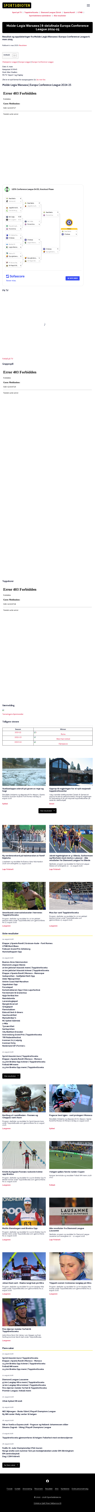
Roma (63, 734)
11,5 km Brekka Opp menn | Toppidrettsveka (23, 1067)
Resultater (23, 45)
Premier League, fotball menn (16, 1391)
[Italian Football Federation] (63, 732)
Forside (9, 1489)
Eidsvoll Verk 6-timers (12, 1012)
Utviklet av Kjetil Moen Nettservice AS (47, 1503)
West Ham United (63, 739)
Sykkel (5, 804)
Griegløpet (7, 1007)
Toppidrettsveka (31, 12)
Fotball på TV (7, 359)
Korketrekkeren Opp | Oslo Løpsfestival (21, 990)
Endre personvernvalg (80, 1489)
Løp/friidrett (7, 869)
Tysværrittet (8, 1026)
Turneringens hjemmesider (12, 714)
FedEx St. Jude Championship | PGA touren (22, 1448)
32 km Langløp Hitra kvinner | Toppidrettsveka (24, 1385)
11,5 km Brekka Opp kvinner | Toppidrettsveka (23, 1062)
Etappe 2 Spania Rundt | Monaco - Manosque (23, 973)
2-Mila (5, 1023)
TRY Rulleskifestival (11, 1037)
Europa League (24, 62)
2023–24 (18, 742)
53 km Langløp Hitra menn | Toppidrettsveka (23, 1382)
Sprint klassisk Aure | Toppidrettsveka (20, 1056)
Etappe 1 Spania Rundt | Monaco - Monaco (22, 1059)
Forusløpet (7, 987)
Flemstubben (8, 1009)
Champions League (9, 62)
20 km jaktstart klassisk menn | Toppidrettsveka (25, 968)
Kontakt (17, 1489)
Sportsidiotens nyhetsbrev (40, 16)
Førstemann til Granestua (14, 993)
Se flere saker (9, 1465)
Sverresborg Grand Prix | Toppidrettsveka (22, 1035)
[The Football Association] (63, 737)
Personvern (38, 1489)
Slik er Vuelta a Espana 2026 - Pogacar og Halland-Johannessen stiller (35, 1424)
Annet (51, 804)
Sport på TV (17, 12)
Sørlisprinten (8, 1029)
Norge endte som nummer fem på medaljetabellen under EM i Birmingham (38, 1451)
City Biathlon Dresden (12, 1032)
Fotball (52, 1185)
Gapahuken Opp (10, 984)
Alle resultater (60, 16)
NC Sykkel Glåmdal (11, 1021)
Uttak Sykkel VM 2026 (12, 1401)
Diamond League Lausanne (15, 1379)
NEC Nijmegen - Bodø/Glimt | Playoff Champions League (29, 1411)
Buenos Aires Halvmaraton (15, 962)
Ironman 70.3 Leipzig (12, 1040)
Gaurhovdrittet (9, 1015)
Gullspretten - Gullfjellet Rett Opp (18, 976)
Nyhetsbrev (65, 1489)
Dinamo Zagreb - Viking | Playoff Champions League (26, 1427)
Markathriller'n (9, 1018)
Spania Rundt (69, 12)
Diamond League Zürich (51, 12)
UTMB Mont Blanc (10, 946)
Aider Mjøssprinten (11, 979)
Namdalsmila (8, 998)
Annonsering (27, 1489)
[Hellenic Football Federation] (63, 742)
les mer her (40, 80)
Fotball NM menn (10, 1064)
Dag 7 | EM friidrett (11, 1456)
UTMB (80, 12)
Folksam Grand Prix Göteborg (16, 949)
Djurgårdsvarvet (10, 1004)
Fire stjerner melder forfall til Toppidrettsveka (24, 1388)
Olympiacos (63, 744)
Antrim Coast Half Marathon (15, 982)
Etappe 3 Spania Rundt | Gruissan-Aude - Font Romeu (27, 943)
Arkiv (57, 1489)
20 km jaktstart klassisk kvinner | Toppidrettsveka (25, 970)
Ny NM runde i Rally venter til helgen (19, 1414)
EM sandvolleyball (10, 1454)
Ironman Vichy (9, 1043)
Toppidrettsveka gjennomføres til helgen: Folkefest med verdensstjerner (37, 1438)
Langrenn (6, 926)
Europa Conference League (43, 62)
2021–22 (18, 732)
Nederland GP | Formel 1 (13, 1046)
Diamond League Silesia (13, 965)
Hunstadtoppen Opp (12, 952)
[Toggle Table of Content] (13, 55)
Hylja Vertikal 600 (10, 996)
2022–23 (18, 737)
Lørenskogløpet (10, 1001)
